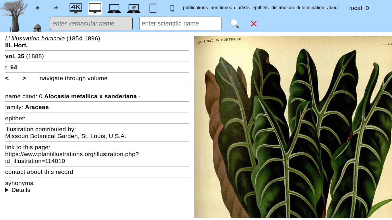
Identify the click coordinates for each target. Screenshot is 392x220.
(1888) (24, 56)
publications (195, 7)
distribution (282, 7)
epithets (261, 7)
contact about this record (39, 171)
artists (244, 7)
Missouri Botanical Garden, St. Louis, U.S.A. (65, 136)
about (333, 7)
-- (97, 189)
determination (310, 7)
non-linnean (223, 7)
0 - (90, 96)
